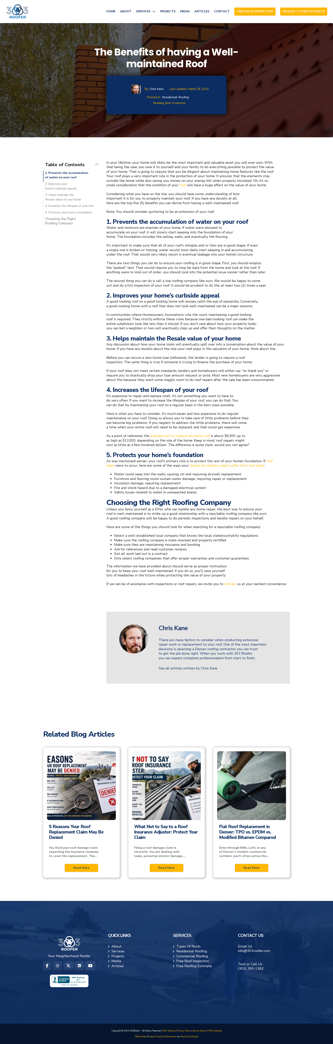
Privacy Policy (184, 1030)
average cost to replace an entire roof (180, 436)
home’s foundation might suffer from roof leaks (227, 465)
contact (230, 584)
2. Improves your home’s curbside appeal (61, 186)
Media (185, 11)
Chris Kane (157, 89)
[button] (72, 164)
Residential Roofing (175, 97)
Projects (168, 11)
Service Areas (198, 1030)
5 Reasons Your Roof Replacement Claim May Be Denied (76, 831)
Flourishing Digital (189, 1036)
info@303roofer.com (254, 950)
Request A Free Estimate (304, 11)
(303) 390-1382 (251, 968)
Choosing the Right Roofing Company (60, 221)
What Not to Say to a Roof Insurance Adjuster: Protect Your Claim (166, 831)
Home (110, 11)
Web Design (140, 1036)
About (125, 11)
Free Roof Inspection (255, 11)
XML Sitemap (168, 1030)
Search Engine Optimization (163, 1036)
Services (143, 11)
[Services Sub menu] (154, 11)
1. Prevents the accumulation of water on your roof (66, 175)
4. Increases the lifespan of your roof (69, 206)
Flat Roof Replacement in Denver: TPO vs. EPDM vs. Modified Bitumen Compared (247, 831)
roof (183, 185)
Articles (201, 11)
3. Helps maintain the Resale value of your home (63, 197)
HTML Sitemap (214, 1030)
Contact (222, 11)
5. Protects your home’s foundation (68, 212)
